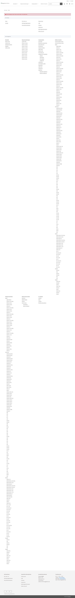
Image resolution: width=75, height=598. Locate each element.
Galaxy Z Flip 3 (59, 149)
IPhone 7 (58, 105)
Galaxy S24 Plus (59, 109)
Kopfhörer (40, 70)
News (68, 1)
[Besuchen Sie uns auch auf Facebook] (5, 591)
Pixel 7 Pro (58, 286)
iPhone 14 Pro (58, 71)
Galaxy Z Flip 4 (59, 147)
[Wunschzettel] (67, 4)
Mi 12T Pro (58, 262)
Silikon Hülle (7, 47)
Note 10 (57, 143)
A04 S (57, 228)
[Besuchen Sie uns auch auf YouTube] (8, 591)
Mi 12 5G (58, 267)
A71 (57, 171)
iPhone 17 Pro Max (59, 52)
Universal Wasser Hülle (59, 43)
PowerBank (40, 65)
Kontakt (71, 1)
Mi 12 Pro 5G (58, 260)
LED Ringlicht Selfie (41, 63)
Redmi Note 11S (59, 248)
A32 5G (57, 193)
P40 (57, 271)
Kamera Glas (40, 50)
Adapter (41, 55)
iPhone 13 (58, 79)
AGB (39, 23)
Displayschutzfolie (8, 44)
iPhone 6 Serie (24, 57)
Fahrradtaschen (41, 44)
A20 (57, 211)
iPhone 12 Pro (58, 82)
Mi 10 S (8, 512)
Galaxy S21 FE (58, 127)
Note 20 (57, 138)
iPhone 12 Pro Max (59, 81)
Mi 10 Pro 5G (9, 507)
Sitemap (39, 25)
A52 (57, 181)
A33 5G (57, 192)
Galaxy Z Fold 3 (59, 155)
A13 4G (57, 217)
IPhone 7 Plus (58, 103)
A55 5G (57, 174)
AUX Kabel (40, 41)
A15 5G (57, 213)
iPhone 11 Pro (58, 89)
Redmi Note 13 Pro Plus (60, 235)
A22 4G (57, 203)
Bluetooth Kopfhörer (43, 71)
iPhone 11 (58, 90)
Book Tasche (7, 41)
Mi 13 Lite (58, 257)
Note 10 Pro (58, 139)
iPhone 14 (58, 73)
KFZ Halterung (41, 52)
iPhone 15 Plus (59, 63)
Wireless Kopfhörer (43, 73)
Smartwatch (25, 304)
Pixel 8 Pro (58, 281)
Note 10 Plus (58, 141)
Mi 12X (8, 534)
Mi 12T (57, 265)
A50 (57, 184)
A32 (7, 441)
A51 (57, 182)
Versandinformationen (26, 25)
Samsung (56, 106)
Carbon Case (7, 43)
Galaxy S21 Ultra (59, 124)
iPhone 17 (58, 47)
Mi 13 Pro (8, 520)
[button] (64, 4)
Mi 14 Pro (8, 514)
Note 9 (57, 144)
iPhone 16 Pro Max (59, 55)
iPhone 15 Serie (25, 43)
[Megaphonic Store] (5, 3)
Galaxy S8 (58, 162)
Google (56, 279)
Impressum (40, 27)
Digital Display (24, 299)
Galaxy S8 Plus (59, 160)
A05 (57, 227)
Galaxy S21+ (58, 125)
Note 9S (8, 499)
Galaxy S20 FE (58, 133)
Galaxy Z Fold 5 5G (59, 152)
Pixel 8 (57, 284)
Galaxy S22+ (58, 120)
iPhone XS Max (59, 97)
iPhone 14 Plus (59, 70)
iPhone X (58, 95)
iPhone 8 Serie (24, 54)
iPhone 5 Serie (24, 58)
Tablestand (40, 68)
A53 (7, 425)
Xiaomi (56, 233)
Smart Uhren (24, 302)
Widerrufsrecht (41, 31)
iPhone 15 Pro (58, 65)
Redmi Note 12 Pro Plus (60, 240)
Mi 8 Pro (8, 536)
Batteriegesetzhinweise (42, 29)
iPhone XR (58, 92)
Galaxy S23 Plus (59, 114)
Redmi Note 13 (59, 238)
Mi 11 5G (8, 506)
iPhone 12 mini (59, 84)
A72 (57, 170)
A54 (7, 423)
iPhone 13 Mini (59, 78)
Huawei (56, 268)
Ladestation (40, 62)
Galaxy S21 (58, 128)
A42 (57, 186)
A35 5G (57, 189)
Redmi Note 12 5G (59, 243)
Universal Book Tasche (59, 41)
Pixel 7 (57, 289)
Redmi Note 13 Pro (59, 236)
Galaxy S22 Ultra (59, 119)
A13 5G (57, 216)
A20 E (57, 209)
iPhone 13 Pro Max (59, 74)
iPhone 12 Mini (9, 325)
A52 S (57, 179)
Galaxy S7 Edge (59, 163)
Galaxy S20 (58, 135)
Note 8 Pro (8, 503)
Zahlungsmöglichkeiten (26, 23)
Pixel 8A (57, 282)
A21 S (57, 205)
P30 (57, 276)
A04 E (57, 230)
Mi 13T (57, 255)
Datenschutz (40, 21)
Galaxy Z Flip (58, 151)
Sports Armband (26, 306)
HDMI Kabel (40, 49)
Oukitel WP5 (24, 41)
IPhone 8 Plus (58, 100)
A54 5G (57, 176)
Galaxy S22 (58, 122)
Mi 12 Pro (8, 526)
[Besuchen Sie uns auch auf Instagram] (10, 591)
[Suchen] (61, 4)
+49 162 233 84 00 (62, 578)
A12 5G (57, 219)
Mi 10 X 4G (8, 509)
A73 (57, 168)
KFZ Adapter (42, 58)
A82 (57, 166)
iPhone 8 (58, 101)
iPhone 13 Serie (25, 46)
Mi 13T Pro (58, 254)
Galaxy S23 (58, 117)
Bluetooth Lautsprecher (42, 43)
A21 (57, 206)
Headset (39, 298)
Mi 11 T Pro (9, 504)
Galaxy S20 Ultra (59, 130)
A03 (57, 232)
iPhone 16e (58, 57)
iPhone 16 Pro (58, 58)
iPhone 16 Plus (59, 54)
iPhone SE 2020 (59, 93)
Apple (56, 44)
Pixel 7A (57, 287)
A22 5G (57, 201)
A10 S (57, 224)
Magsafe (6, 46)
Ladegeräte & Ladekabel (42, 54)
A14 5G (57, 214)
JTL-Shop (69, 596)
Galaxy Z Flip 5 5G (59, 146)
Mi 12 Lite (58, 263)
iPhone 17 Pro (58, 50)
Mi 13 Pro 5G (58, 252)
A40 (57, 187)
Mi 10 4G (8, 511)
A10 (57, 225)
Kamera (23, 301)
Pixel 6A (57, 292)
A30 (57, 195)
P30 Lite (57, 275)
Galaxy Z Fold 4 (59, 154)
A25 (57, 197)
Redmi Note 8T (9, 495)
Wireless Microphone (42, 302)
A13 (7, 461)
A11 (57, 222)
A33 (7, 439)
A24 (57, 198)
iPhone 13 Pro (58, 76)
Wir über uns (24, 21)
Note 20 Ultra (58, 136)
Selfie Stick (40, 66)
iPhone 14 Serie (25, 44)
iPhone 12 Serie (25, 47)
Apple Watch (58, 46)
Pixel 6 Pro (58, 290)
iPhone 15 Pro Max (59, 62)
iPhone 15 (58, 66)
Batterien (23, 298)
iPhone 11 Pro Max (59, 87)
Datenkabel (42, 57)
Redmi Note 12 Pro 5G (60, 241)
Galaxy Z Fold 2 (59, 157)
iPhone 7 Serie (24, 55)
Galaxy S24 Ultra (59, 108)
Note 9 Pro (8, 498)
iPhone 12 (58, 85)
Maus (39, 299)
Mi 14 (57, 251)
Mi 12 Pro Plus (9, 525)
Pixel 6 (57, 294)
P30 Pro (57, 273)
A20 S (57, 208)
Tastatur (40, 301)
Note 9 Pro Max (9, 496)
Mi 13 (57, 259)
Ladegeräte (42, 60)
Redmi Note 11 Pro (59, 246)
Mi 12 (8, 530)
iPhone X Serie (24, 52)
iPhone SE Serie (25, 50)
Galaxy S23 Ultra (59, 112)
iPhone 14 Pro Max (59, 68)
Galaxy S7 (58, 165)
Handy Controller (41, 47)
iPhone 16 (58, 60)
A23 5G (57, 200)
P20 (57, 278)
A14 (7, 460)
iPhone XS (58, 98)
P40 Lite (57, 270)
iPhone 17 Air (58, 49)
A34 (57, 190)
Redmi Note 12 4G (59, 244)
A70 (57, 173)
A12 (57, 221)
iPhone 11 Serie (25, 49)
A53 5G (57, 178)
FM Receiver (40, 46)
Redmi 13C (58, 249)
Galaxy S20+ (58, 132)
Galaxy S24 (58, 111)
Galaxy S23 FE (58, 116)
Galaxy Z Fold (58, 159)
